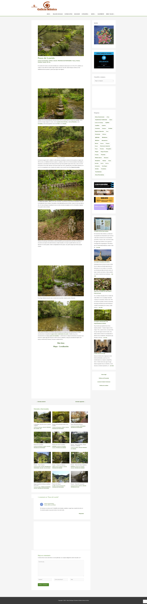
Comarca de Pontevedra (60, 485)
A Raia (108, 116)
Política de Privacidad (104, 378)
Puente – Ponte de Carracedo (77, 484)
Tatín (50, 201)
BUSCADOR (77, 14)
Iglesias (97, 137)
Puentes (44, 62)
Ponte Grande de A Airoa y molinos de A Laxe (42, 484)
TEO (40, 428)
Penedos (102, 148)
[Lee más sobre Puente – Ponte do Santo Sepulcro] (79, 457)
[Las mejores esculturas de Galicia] (102, 255)
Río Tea (48, 62)
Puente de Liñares (56, 484)
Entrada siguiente (80, 401)
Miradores (104, 137)
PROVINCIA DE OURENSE (61, 447)
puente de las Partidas (62, 121)
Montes (96, 143)
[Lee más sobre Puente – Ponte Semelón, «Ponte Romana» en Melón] (79, 437)
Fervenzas (97, 134)
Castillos (97, 125)
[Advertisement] (61, 80)
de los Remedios (73, 121)
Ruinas (104, 160)
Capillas (107, 122)
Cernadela (40, 123)
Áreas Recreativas (99, 174)
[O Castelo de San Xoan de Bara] (102, 223)
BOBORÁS (54, 446)
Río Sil (102, 163)
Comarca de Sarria (74, 485)
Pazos (96, 148)
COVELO (51, 60)
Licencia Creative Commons (103, 381)
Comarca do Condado (75, 426)
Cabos (110, 119)
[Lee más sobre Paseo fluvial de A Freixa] (79, 417)
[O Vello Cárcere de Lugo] (102, 346)
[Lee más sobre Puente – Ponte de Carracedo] (79, 476)
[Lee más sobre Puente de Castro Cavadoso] (60, 437)
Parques (107, 143)
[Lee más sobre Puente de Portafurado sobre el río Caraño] (60, 417)
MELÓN (80, 447)
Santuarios (97, 166)
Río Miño (96, 163)
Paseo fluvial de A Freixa (77, 424)
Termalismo (103, 168)
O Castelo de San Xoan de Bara (101, 231)
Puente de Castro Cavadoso (58, 444)
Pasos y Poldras (76, 60)
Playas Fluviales (104, 151)
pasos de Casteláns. (54, 335)
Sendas (97, 168)
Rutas (109, 160)
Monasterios (104, 140)
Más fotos (60, 343)
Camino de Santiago (99, 122)
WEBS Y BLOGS (110, 14)
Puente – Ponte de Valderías (58, 465)
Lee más (98, 247)
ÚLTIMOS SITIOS (68, 14)
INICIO (48, 14)
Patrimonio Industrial (105, 146)
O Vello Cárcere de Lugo (99, 353)
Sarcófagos (104, 166)
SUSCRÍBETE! (101, 14)
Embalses (104, 128)
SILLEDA (41, 467)
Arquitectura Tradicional (101, 119)
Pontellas (40, 62)
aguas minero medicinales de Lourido (60, 333)
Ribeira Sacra (98, 157)
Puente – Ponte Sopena (39, 464)
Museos (102, 143)
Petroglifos (108, 148)
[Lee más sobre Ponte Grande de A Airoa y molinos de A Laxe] (42, 476)
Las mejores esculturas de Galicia (102, 261)
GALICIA (55, 60)
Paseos (96, 146)
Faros (107, 131)
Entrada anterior (41, 401)
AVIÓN (53, 466)
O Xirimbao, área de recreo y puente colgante (42, 425)
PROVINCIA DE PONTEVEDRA (65, 60)
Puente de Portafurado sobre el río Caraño (60, 425)
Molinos (97, 140)
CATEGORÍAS (85, 14)
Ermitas (110, 128)
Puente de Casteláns (38, 444)
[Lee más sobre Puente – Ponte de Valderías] (60, 457)
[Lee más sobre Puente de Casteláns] (42, 437)
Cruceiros (97, 128)
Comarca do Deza (37, 466)
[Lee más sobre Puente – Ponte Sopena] (42, 457)
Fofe (59, 123)
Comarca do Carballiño (61, 446)
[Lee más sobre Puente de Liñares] (60, 476)
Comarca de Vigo (37, 486)
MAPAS (93, 14)
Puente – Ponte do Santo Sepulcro (79, 464)
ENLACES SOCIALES (58, 14)
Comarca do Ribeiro (75, 447)
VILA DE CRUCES (47, 467)
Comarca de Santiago (38, 427)
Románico (97, 160)
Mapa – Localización (61, 346)
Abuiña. (64, 123)
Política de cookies (104, 385)
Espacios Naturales (99, 131)
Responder (81, 513)
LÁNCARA (84, 485)
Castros (104, 125)
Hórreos (104, 134)
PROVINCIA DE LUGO (75, 487)
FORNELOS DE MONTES (45, 486)
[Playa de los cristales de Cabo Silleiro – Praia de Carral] (102, 284)
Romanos (106, 157)
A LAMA (53, 485)
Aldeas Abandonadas (99, 116)
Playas (96, 151)
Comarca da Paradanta (43, 60)
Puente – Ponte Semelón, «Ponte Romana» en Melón (78, 445)
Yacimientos (98, 171)
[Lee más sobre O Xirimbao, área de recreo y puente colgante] (42, 417)
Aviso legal (103, 374)
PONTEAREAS (82, 426)
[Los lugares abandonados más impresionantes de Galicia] (102, 315)
